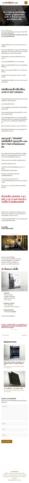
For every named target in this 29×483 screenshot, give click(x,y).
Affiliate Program (18, 476)
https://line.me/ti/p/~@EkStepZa (11, 306)
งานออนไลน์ (10, 473)
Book (13, 366)
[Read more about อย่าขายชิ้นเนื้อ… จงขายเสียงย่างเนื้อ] (14, 379)
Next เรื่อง (25, 335)
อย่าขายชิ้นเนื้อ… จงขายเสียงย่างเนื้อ (13, 388)
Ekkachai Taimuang (17, 480)
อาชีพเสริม (12, 476)
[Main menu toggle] (26, 2)
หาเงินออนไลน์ (6, 476)
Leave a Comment (7, 366)
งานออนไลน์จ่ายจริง (11, 475)
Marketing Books (17, 366)
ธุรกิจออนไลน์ (21, 473)
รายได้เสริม (16, 473)
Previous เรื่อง (5, 335)
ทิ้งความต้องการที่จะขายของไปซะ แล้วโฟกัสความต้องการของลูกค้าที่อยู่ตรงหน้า (14, 363)
